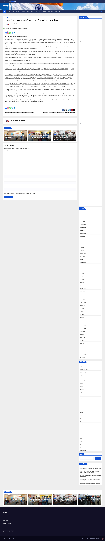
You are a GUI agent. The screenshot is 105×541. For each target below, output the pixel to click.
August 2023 (82, 305)
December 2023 (83, 294)
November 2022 (83, 328)
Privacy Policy (86, 538)
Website (5, 186)
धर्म (36, 11)
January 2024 (82, 291)
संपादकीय (44, 11)
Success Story (83, 389)
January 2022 (82, 357)
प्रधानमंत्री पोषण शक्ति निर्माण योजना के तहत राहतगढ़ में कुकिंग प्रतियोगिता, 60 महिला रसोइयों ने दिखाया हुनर (39, 137)
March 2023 (82, 320)
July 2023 (82, 308)
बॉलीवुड (81, 441)
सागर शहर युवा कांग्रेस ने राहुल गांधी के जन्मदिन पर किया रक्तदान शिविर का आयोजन (64, 136)
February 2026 (83, 218)
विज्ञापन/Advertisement (7, 523)
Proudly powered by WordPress (8, 538)
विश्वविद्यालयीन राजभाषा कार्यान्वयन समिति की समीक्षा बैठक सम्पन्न (14, 136)
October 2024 (82, 265)
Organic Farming (83, 372)
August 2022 (82, 337)
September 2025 (83, 233)
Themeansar (22, 538)
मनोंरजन (81, 392)
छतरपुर (81, 375)
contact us (5, 512)
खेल (28, 11)
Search (81, 454)
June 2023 (82, 311)
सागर (13, 11)
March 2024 (82, 285)
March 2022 (82, 351)
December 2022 (83, 325)
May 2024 (82, 279)
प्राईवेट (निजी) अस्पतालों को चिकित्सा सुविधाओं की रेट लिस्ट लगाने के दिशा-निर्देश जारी (58, 112)
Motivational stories (84, 380)
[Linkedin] (14, 33)
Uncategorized (83, 450)
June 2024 (82, 276)
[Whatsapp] (10, 33)
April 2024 (82, 282)
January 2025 (82, 256)
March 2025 (82, 250)
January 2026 (82, 221)
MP (80, 395)
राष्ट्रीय (81, 398)
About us (75, 538)
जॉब (80, 401)
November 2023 (83, 296)
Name (5, 173)
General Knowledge (84, 369)
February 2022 (83, 354)
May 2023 (82, 314)
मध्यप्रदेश (17, 11)
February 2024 (83, 288)
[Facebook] (6, 33)
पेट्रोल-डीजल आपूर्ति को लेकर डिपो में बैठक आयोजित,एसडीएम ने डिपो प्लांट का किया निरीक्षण (89, 500)
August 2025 (82, 236)
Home (8, 11)
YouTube (57, 11)
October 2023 (82, 299)
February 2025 (83, 253)
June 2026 (82, 213)
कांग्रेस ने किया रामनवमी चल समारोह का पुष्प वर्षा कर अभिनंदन (90, 483)
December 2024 (83, 259)
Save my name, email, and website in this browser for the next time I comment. (20, 193)
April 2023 (82, 317)
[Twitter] (12, 33)
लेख (80, 432)
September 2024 (83, 268)
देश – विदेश (23, 11)
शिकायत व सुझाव (50, 11)
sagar (81, 415)
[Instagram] (8, 33)
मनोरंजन (32, 11)
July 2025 (82, 239)
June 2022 (82, 343)
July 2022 (82, 340)
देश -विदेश (81, 412)
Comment (6, 150)
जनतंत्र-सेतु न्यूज (8, 5)
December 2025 (83, 224)
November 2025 (83, 227)
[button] (99, 11)
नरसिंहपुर (81, 386)
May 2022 (82, 346)
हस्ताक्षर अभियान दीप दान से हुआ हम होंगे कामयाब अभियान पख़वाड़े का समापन (19, 112)
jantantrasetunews (15, 23)
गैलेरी (40, 11)
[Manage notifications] (103, 539)
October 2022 (82, 331)
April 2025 (82, 247)
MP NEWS (82, 366)
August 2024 (82, 270)
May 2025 (82, 244)
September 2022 (83, 334)
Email (5, 180)
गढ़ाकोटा (81, 383)
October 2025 (82, 230)
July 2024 (82, 273)
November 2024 (83, 262)
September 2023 (83, 302)
